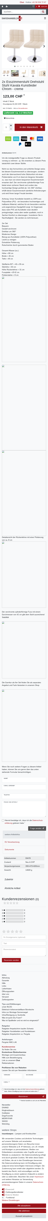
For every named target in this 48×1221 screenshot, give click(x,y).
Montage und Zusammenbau (13, 1055)
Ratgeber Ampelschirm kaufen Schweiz (18, 1029)
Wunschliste (10, 118)
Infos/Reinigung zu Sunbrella (13, 1015)
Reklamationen (8, 1063)
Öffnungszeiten (8, 991)
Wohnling (5, 1124)
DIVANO (5, 1107)
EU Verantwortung (12, 842)
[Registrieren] (7, 7)
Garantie (5, 980)
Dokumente (9, 849)
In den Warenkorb (29, 127)
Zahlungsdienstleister (14, 1192)
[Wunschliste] (33, 7)
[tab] (24, 834)
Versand (5, 997)
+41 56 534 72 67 (39, 2)
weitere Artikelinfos (12, 834)
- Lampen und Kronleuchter (19, 1134)
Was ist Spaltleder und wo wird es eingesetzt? (20, 1020)
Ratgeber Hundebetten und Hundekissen (18, 1031)
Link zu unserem (11, 1060)
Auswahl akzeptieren (24, 1216)
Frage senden (35, 828)
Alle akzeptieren (24, 1206)
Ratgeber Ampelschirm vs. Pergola (16, 1034)
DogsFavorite (7, 1116)
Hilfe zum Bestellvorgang (12, 1058)
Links (4, 986)
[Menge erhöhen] (11, 125)
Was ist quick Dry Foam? (12, 1018)
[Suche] (43, 11)
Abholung (6, 978)
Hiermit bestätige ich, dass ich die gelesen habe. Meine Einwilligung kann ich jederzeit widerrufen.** (24, 1090)
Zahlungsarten (8, 999)
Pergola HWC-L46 (9, 1042)
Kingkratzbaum (8, 1110)
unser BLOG (7, 1007)
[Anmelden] (2, 7)
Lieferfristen (7, 989)
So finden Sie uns (9, 1049)
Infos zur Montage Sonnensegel (15, 1012)
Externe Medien (12, 1195)
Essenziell (10, 1189)
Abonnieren (23, 1096)
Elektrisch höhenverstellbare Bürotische (18, 1009)
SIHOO (5, 1121)
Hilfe (4, 983)
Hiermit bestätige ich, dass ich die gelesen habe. (24, 821)
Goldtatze (6, 1113)
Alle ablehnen (24, 1211)
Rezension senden (11, 960)
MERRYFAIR (7, 1118)
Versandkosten (23, 108)
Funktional (10, 1197)
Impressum (39, 1177)
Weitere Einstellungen (11, 1200)
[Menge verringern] (11, 129)
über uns (5, 994)
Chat (22, 2)
